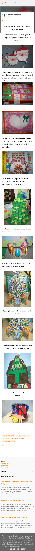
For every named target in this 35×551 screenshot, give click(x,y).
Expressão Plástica (8, 435)
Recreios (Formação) (7, 467)
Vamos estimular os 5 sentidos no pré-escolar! (14, 517)
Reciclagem (6, 438)
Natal (29, 435)
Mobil (23, 435)
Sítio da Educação (11, 3)
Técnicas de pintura (9, 441)
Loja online (4, 465)
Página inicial (5, 463)
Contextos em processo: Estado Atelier (12, 500)
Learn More (14, 549)
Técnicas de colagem (17, 438)
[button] (3, 20)
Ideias (18, 435)
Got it (23, 549)
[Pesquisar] (32, 3)
